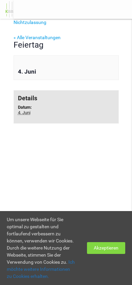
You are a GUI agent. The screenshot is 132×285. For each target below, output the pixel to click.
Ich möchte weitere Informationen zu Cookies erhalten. (41, 269)
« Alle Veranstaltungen (37, 37)
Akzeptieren (106, 248)
